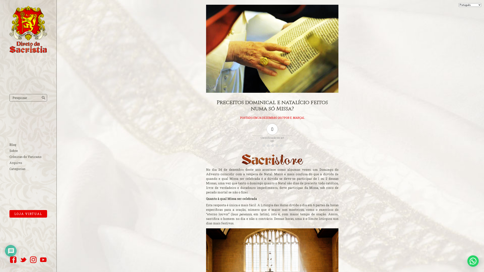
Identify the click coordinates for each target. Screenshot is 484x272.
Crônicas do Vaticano (25, 157)
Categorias (17, 169)
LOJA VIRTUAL (28, 214)
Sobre (13, 151)
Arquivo (15, 163)
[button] (473, 261)
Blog (12, 145)
